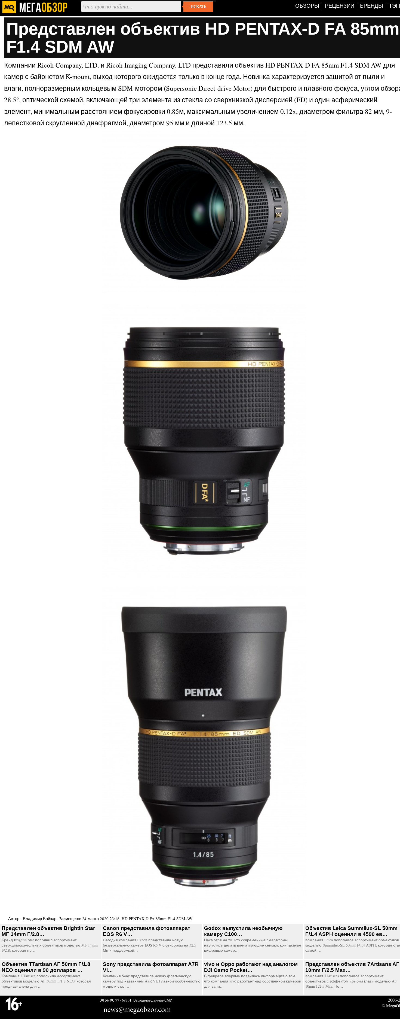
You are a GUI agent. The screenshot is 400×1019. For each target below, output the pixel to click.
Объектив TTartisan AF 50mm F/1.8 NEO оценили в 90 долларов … (46, 967)
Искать (198, 6)
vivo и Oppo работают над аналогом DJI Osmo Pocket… (251, 967)
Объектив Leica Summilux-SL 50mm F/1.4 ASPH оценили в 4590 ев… (351, 931)
